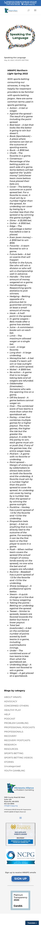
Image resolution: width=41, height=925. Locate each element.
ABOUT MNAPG (13, 697)
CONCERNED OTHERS (16, 705)
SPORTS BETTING (22, 60)
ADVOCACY (10, 701)
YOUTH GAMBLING (14, 770)
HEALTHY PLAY (12, 710)
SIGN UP (20, 878)
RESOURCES (11, 749)
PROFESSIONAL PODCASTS (19, 727)
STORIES (9, 762)
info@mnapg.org (11, 806)
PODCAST (9, 718)
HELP (7, 714)
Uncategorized (12, 766)
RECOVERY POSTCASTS (17, 740)
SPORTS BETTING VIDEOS (18, 757)
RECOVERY (10, 736)
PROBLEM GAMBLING (16, 723)
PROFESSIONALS (13, 731)
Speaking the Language (15, 58)
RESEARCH (10, 744)
